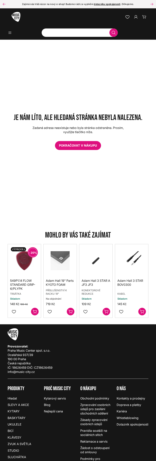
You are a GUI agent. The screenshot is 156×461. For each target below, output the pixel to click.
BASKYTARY (16, 418)
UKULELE (14, 424)
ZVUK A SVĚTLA (19, 444)
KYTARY (14, 411)
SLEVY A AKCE (18, 405)
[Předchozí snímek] (4, 4)
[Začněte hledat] (113, 32)
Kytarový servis (55, 398)
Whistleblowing (127, 418)
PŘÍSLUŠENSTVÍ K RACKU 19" (56, 292)
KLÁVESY (14, 437)
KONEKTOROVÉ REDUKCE (91, 292)
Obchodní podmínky (94, 398)
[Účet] (136, 17)
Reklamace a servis (93, 441)
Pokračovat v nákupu (78, 145)
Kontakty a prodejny (131, 398)
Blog (47, 405)
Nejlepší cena (53, 411)
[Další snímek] (152, 4)
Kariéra (122, 411)
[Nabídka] (11, 32)
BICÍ (10, 431)
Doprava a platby (129, 405)
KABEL (121, 293)
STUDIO (13, 450)
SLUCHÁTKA (17, 457)
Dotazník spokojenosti (132, 424)
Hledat (12, 398)
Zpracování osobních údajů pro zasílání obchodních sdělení (95, 409)
